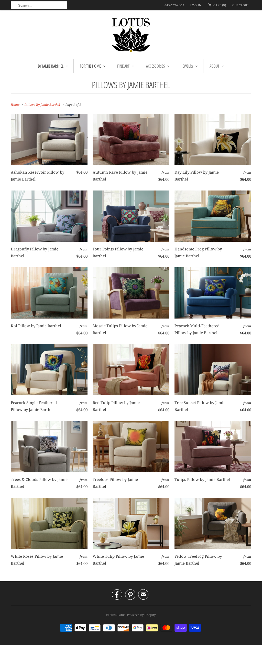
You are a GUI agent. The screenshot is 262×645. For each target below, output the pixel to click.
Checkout (240, 5)
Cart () (219, 5)
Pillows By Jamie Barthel (131, 85)
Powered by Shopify (141, 615)
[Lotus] (131, 36)
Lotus (121, 615)
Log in (196, 5)
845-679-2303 (174, 5)
